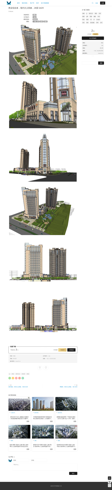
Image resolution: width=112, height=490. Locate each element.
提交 (73, 473)
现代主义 (18, 374)
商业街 (11, 11)
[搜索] (92, 3)
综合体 (23, 374)
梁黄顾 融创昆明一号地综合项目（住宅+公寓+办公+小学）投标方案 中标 (66, 417)
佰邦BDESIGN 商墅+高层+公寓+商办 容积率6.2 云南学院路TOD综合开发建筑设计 (66, 445)
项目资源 (24, 3)
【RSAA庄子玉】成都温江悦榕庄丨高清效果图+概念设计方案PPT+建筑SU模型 (19, 417)
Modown (57, 486)
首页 (18, 3)
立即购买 (71, 350)
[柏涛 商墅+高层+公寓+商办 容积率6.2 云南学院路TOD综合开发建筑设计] (19, 432)
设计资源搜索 (45, 3)
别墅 (12, 440)
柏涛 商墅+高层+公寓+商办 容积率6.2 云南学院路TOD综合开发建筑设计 (19, 445)
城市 (87, 22)
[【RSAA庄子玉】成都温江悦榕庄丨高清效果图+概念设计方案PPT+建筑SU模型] (19, 404)
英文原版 (92, 22)
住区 (83, 22)
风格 (28, 374)
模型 (83, 16)
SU (91, 19)
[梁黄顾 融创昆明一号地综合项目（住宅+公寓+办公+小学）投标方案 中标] (66, 404)
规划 (96, 13)
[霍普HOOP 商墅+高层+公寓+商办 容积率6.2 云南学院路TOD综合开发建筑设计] (43, 432)
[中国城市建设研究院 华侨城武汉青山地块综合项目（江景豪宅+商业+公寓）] (43, 404)
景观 (91, 16)
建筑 (95, 16)
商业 (13, 374)
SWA (97, 22)
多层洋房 (36, 412)
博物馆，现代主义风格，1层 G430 (68, 387)
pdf (87, 16)
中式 (99, 16)
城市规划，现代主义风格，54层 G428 (18, 387)
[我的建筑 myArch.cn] (9, 3)
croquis (98, 19)
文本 (100, 13)
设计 (101, 22)
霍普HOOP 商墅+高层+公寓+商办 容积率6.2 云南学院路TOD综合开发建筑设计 (42, 445)
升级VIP (62, 350)
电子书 (32, 3)
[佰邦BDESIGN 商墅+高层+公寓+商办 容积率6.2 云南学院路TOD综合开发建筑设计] (66, 432)
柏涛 (87, 19)
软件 (37, 3)
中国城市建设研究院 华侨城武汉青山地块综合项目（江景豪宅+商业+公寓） (42, 417)
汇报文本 (13, 412)
